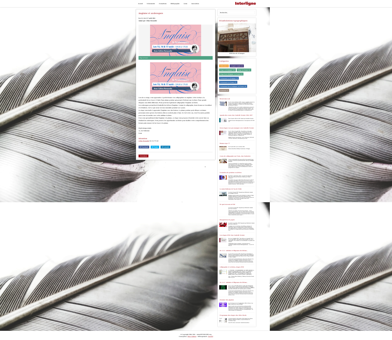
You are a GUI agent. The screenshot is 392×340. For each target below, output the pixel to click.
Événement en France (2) (228, 82)
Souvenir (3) (224, 90)
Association (195, 3)
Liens (185, 3)
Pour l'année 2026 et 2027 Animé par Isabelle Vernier (240, 118)
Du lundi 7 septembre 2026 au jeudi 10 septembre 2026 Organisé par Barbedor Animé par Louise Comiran (240, 177)
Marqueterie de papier (227, 220)
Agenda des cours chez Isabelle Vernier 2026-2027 (236, 115)
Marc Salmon (192, 336)
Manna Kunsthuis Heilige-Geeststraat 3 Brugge (239, 148)
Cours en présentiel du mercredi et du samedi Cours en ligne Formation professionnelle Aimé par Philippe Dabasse (241, 160)
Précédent (143, 156)
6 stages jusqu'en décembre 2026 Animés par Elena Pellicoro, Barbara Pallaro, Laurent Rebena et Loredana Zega (240, 319)
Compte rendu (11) (237, 66)
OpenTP (210, 336)
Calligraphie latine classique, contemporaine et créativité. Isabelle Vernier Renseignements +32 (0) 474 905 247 (241, 244)
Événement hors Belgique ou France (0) (233, 86)
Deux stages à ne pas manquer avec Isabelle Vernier (237, 128)
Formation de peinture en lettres (231, 172)
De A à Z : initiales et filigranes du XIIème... (234, 250)
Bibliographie (175, 3)
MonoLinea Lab (225, 99)
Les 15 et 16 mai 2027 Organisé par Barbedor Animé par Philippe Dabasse (240, 193)
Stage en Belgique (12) (227, 70)
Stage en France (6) (244, 70)
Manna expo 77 (225, 143)
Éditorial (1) (224, 66)
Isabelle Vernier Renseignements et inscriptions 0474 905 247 (241, 121)
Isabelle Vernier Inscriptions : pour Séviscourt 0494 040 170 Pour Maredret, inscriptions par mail (241, 138)
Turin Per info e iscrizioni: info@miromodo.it (238, 322)
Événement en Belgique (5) (229, 78)
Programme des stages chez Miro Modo (233, 315)
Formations (162, 3)
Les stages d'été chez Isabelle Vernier (232, 235)
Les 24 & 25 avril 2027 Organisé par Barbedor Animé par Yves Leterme (240, 208)
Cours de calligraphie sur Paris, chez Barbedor (235, 156)
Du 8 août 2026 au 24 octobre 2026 (236, 146)
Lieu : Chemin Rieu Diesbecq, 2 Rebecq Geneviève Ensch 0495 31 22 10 (241, 277)
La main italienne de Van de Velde (231, 189)
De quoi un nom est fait (227, 204)
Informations (143, 138)
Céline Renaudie (144, 141)
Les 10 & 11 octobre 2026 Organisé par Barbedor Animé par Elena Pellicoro (241, 223)
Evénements (151, 3)
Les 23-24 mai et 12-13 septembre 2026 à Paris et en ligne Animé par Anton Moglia (240, 304)
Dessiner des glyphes (227, 300)
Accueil (140, 3)
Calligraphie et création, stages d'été (232, 267)
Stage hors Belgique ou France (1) (231, 74)
